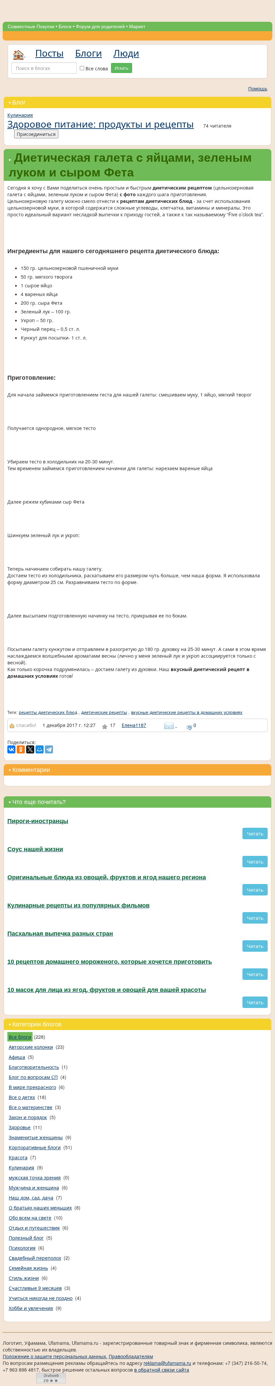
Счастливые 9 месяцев (35, 1288)
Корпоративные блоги (35, 1147)
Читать (255, 833)
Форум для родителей (100, 26)
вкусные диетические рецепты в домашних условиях (186, 712)
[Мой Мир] (40, 749)
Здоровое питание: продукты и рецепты (100, 123)
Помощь (257, 88)
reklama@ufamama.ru (167, 1363)
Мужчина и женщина (34, 1187)
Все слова (96, 68)
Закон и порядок (28, 1117)
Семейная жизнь (28, 1267)
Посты (49, 52)
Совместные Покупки (31, 26)
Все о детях (22, 1097)
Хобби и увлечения (31, 1308)
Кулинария (20, 115)
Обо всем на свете (30, 1217)
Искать (121, 68)
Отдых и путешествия (34, 1227)
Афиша (17, 1056)
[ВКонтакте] (11, 749)
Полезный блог (26, 1237)
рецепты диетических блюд (48, 712)
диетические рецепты (104, 712)
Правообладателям (131, 1356)
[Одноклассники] (21, 749)
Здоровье (20, 1127)
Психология (22, 1247)
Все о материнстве (30, 1107)
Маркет (137, 26)
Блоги (65, 26)
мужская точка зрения (35, 1177)
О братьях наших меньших (40, 1207)
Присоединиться (36, 134)
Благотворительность (34, 1067)
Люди (126, 52)
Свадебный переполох (35, 1257)
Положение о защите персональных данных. (55, 1356)
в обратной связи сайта (161, 1369)
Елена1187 (134, 725)
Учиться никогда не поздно (40, 1298)
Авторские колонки (31, 1046)
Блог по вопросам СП (33, 1077)
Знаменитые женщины (36, 1137)
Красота (18, 1157)
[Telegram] (49, 749)
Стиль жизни (24, 1277)
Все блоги (20, 1036)
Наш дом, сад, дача (31, 1197)
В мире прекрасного (32, 1087)
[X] (30, 749)
